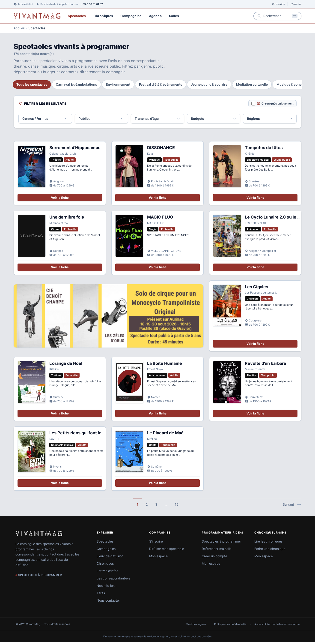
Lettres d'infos (107, 571)
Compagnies (131, 16)
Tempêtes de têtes (264, 147)
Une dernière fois (66, 217)
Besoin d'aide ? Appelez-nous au (71, 4)
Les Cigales (256, 286)
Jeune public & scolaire (209, 84)
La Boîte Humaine (164, 363)
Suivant (288, 504)
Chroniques (103, 16)
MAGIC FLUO (160, 217)
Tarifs (101, 593)
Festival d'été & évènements (160, 84)
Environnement (118, 84)
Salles (174, 16)
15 (176, 504)
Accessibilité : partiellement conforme (277, 624)
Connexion (278, 4)
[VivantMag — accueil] (38, 533)
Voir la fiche (60, 197)
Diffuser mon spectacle (166, 549)
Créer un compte (214, 556)
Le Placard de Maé (165, 432)
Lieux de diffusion (110, 556)
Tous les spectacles (31, 84)
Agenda (155, 16)
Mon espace (158, 556)
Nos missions (106, 586)
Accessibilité (25, 4)
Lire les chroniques (268, 541)
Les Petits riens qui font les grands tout (88, 432)
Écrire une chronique (269, 549)
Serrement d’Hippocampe (75, 147)
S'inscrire (296, 4)
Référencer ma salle (217, 549)
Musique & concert (291, 84)
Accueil (19, 28)
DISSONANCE (161, 147)
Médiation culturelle (252, 84)
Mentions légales (196, 624)
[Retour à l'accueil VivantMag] (37, 16)
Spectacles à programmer (221, 541)
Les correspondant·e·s (113, 578)
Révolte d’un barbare (265, 363)
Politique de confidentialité (230, 624)
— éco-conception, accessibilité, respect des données (157, 636)
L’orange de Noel (65, 363)
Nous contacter (108, 600)
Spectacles (77, 16)
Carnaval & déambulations (76, 84)
